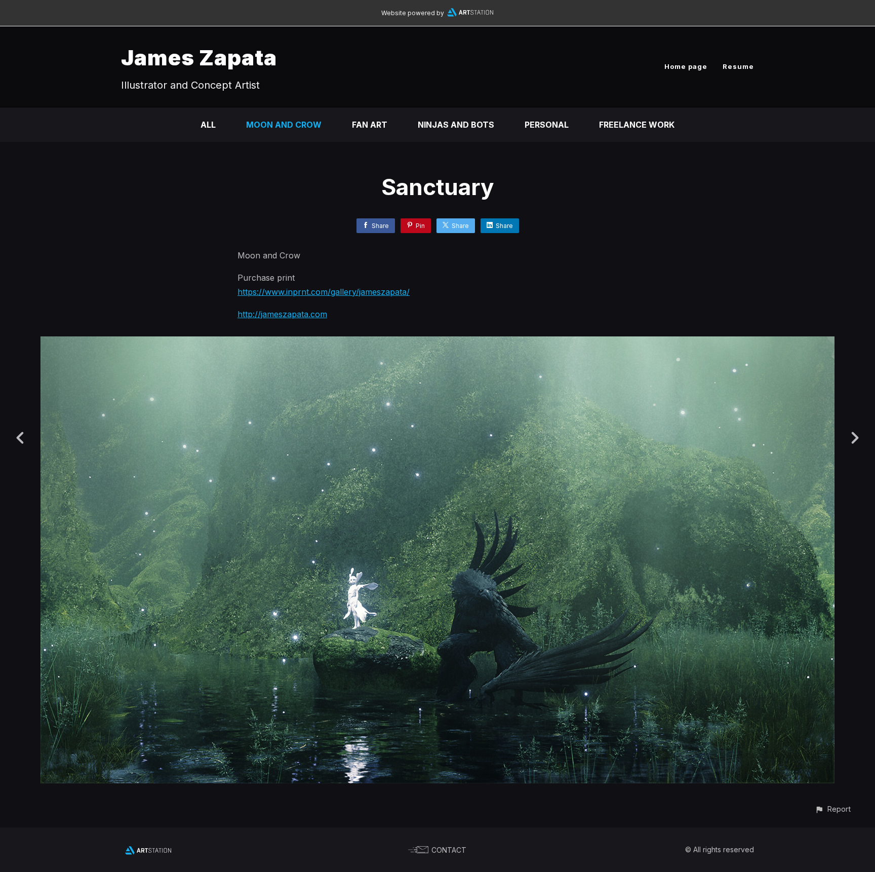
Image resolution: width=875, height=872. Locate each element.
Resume (738, 66)
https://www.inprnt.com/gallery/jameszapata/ (323, 292)
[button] (833, 809)
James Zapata (199, 57)
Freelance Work (636, 125)
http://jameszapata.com (282, 314)
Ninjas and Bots (456, 125)
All (208, 125)
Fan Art (369, 125)
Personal (547, 125)
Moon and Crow (284, 125)
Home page (685, 66)
